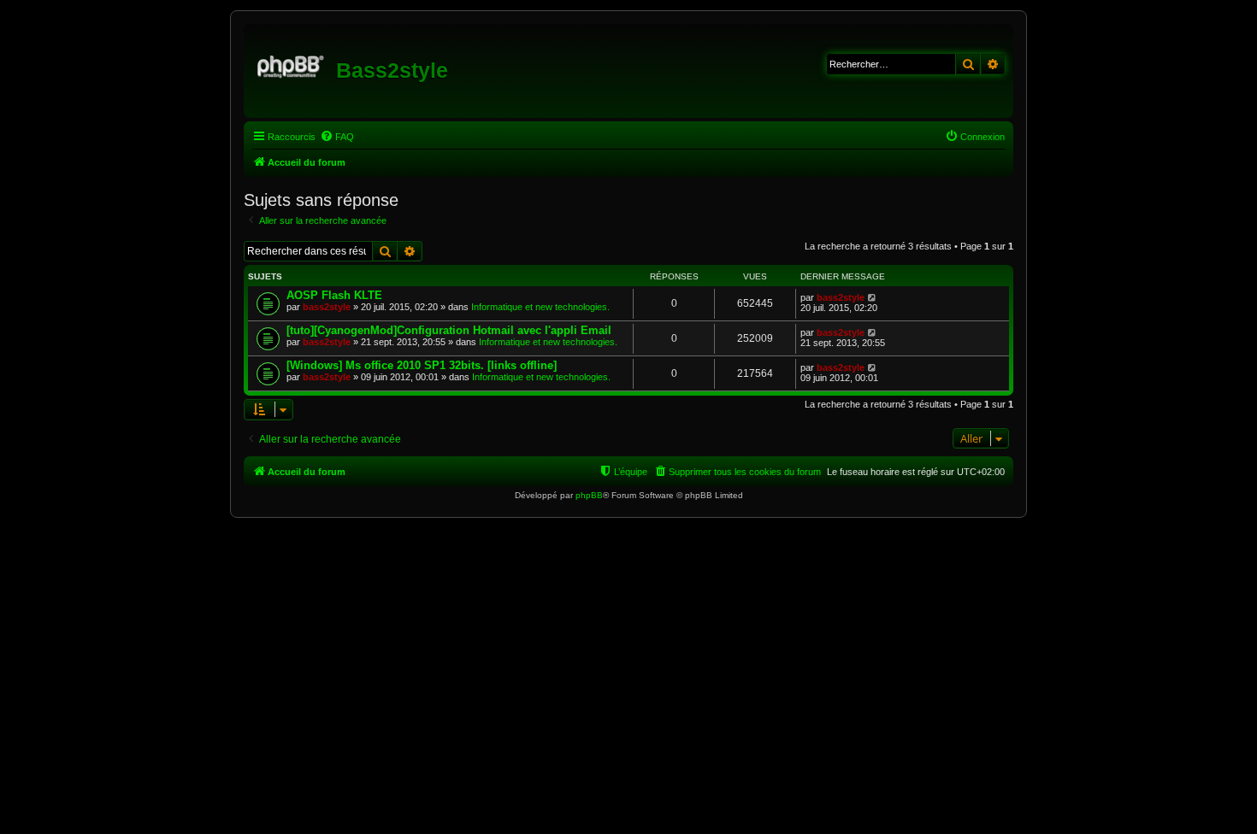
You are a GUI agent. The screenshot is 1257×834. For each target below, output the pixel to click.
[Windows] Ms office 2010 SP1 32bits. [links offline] (421, 365)
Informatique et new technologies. (540, 307)
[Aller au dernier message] (872, 297)
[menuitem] (337, 136)
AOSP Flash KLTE (334, 295)
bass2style (327, 307)
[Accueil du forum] (292, 64)
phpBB (589, 495)
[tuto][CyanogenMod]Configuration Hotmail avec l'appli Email (448, 330)
